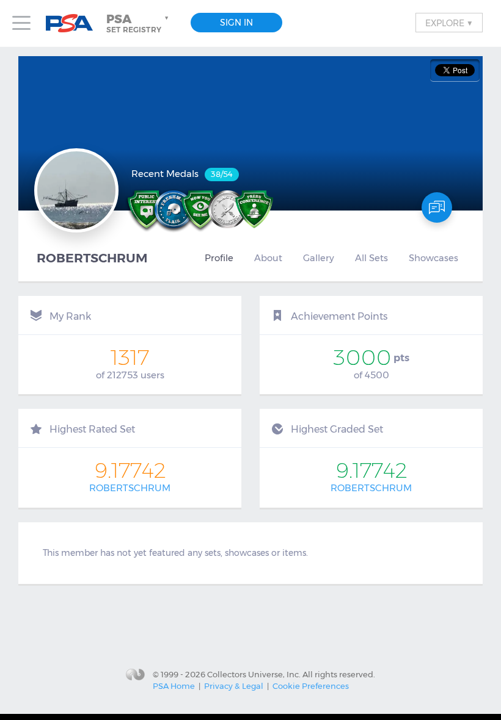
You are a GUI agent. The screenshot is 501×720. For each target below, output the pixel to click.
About (268, 258)
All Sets (371, 258)
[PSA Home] (74, 23)
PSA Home (174, 686)
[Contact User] (437, 207)
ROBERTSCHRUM (129, 488)
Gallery (318, 258)
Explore (449, 22)
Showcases (433, 258)
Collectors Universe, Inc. (254, 674)
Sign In (236, 22)
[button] (138, 23)
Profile (219, 258)
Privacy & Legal (233, 686)
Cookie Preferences (310, 686)
